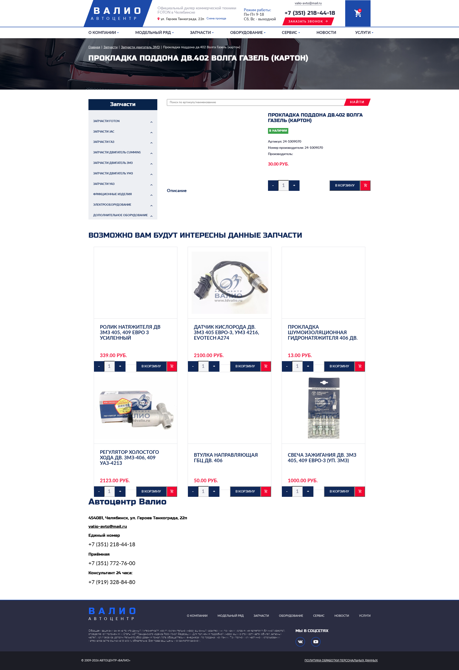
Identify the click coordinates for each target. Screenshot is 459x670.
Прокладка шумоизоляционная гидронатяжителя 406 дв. (323, 333)
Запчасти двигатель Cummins (117, 152)
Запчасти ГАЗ (103, 141)
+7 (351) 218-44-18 (310, 13)
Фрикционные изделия (112, 194)
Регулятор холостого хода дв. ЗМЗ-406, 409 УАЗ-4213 (129, 458)
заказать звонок (306, 21)
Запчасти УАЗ (104, 183)
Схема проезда (216, 18)
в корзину (345, 185)
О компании (102, 33)
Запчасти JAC (103, 131)
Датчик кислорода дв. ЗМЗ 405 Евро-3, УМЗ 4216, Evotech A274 (226, 333)
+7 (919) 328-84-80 (111, 582)
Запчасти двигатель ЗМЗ (140, 47)
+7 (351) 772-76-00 (111, 563)
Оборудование (246, 33)
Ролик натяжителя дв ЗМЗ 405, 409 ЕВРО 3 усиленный (130, 333)
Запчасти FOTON (106, 121)
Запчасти (200, 33)
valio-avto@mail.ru (308, 3)
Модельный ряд (153, 33)
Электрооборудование (112, 204)
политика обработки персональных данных (341, 660)
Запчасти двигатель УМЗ (113, 173)
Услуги (363, 33)
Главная (94, 47)
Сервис (289, 33)
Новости (326, 33)
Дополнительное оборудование (120, 215)
